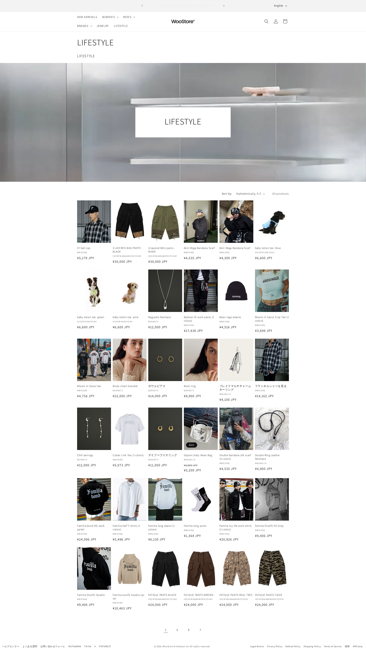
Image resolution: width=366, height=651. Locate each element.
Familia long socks (195, 526)
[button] (110, 17)
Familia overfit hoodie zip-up (129, 596)
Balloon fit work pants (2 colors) (199, 319)
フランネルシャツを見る (271, 386)
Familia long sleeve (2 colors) (161, 527)
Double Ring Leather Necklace (267, 457)
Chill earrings (85, 455)
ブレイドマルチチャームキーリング (235, 387)
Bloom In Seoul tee (89, 386)
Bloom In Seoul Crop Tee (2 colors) (272, 319)
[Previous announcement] (142, 6)
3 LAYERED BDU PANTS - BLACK (128, 249)
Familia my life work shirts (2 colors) (235, 527)
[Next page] (200, 629)
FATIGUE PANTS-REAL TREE (236, 595)
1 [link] (166, 629)
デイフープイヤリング (162, 455)
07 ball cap (83, 248)
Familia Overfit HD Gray (269, 526)
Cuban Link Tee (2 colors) (128, 455)
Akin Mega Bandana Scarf (199, 248)
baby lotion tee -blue (268, 248)
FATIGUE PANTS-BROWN (198, 595)
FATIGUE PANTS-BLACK (162, 595)
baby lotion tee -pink (126, 317)
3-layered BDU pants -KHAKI (161, 249)
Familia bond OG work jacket (91, 527)
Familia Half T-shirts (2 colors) (126, 527)
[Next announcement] (224, 6)
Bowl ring (189, 386)
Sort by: (227, 194)
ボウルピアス (157, 386)
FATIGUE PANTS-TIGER (268, 595)
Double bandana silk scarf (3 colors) (235, 457)
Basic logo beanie (230, 317)
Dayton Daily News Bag (198, 455)
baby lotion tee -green (90, 317)
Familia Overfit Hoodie (91, 595)
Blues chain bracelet (125, 386)
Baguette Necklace (159, 317)
